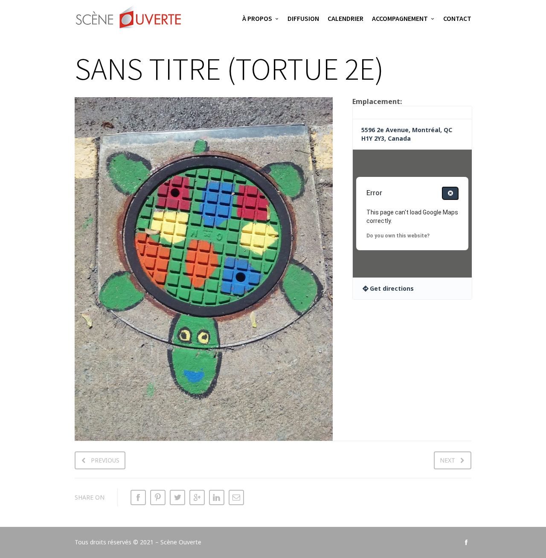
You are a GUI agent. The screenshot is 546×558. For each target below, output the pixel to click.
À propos (257, 18)
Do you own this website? (398, 236)
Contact (457, 18)
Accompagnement (400, 18)
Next (447, 460)
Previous (105, 460)
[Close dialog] (450, 193)
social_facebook (466, 542)
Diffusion (303, 18)
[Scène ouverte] (129, 19)
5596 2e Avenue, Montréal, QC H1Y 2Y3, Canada (406, 134)
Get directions (392, 288)
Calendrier (345, 18)
